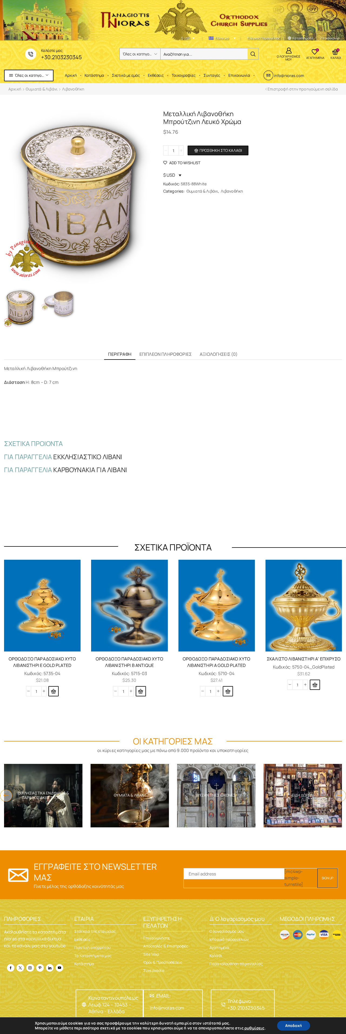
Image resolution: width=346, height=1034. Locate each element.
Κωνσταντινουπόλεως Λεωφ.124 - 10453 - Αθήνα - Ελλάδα (113, 1005)
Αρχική (71, 75)
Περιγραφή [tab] (119, 354)
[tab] (119, 354)
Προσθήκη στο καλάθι (220, 150)
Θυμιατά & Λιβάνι (42, 89)
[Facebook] (10, 968)
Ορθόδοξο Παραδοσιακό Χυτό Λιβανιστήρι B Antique (129, 662)
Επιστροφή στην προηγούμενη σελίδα (303, 89)
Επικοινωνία (239, 75)
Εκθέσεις (156, 75)
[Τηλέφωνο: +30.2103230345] (223, 1004)
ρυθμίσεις (254, 1028)
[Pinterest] (40, 968)
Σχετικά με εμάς (126, 75)
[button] (53, 691)
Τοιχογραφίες (184, 75)
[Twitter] (20, 968)
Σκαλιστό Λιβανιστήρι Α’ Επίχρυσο (304, 659)
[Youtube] (59, 968)
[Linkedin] (50, 968)
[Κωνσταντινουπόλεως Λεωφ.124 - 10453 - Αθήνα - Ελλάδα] (84, 1004)
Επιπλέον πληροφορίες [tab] (165, 354)
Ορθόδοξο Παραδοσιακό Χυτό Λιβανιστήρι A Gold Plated (216, 662)
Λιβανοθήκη (73, 89)
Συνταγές (212, 75)
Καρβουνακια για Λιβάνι (90, 469)
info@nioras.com (289, 75)
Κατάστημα (94, 75)
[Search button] (253, 54)
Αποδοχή (293, 1025)
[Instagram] (30, 968)
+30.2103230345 (61, 57)
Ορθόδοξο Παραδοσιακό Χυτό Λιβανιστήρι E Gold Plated (42, 662)
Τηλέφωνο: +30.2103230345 (246, 1004)
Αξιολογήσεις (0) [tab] (219, 354)
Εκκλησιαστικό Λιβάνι (87, 456)
